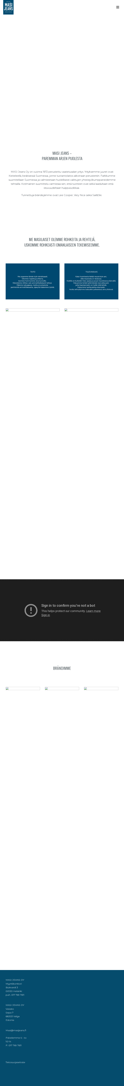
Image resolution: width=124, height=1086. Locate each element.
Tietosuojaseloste (15, 1062)
